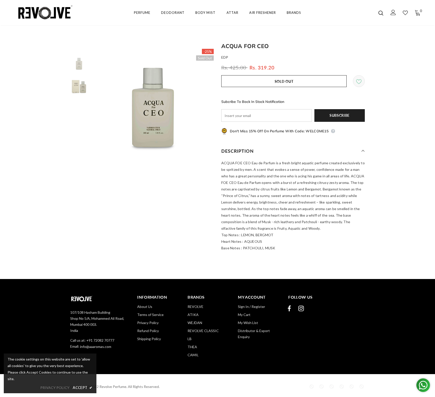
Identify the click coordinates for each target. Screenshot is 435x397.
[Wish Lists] (359, 81)
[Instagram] (301, 308)
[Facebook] (289, 308)
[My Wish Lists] (405, 12)
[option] (153, 109)
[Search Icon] (380, 12)
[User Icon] (393, 12)
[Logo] (43, 13)
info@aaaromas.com (95, 346)
